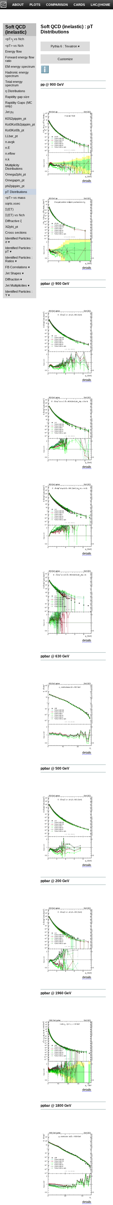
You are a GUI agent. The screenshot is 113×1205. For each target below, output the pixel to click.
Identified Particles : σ (18, 240)
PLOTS (35, 4)
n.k (7, 159)
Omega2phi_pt (15, 174)
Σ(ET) (9, 209)
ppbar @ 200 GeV (55, 881)
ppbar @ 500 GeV (55, 768)
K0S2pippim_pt (15, 118)
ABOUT (18, 4)
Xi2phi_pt (11, 226)
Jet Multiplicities (16, 285)
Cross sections (16, 232)
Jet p (9, 112)
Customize (65, 59)
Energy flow (13, 51)
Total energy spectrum (14, 83)
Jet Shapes (13, 273)
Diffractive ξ (13, 221)
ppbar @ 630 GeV (55, 656)
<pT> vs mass (15, 197)
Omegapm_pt (14, 180)
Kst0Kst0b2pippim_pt (20, 124)
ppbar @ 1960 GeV (56, 993)
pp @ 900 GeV (52, 85)
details (86, 181)
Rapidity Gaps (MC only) (18, 104)
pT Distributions (16, 192)
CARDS (79, 4)
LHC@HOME (100, 4)
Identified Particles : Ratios (18, 259)
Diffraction (12, 279)
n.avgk (10, 142)
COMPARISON (57, 4)
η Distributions (15, 91)
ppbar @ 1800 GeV (56, 1106)
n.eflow (10, 153)
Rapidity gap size (17, 97)
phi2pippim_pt (14, 186)
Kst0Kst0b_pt (14, 130)
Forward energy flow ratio (19, 59)
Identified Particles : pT (18, 249)
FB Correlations (16, 267)
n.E (7, 147)
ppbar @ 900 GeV (55, 284)
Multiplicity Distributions (14, 166)
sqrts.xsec (12, 203)
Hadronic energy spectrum (17, 74)
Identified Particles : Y (18, 293)
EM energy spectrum (20, 66)
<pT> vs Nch (14, 39)
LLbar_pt (11, 136)
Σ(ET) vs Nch (15, 215)
